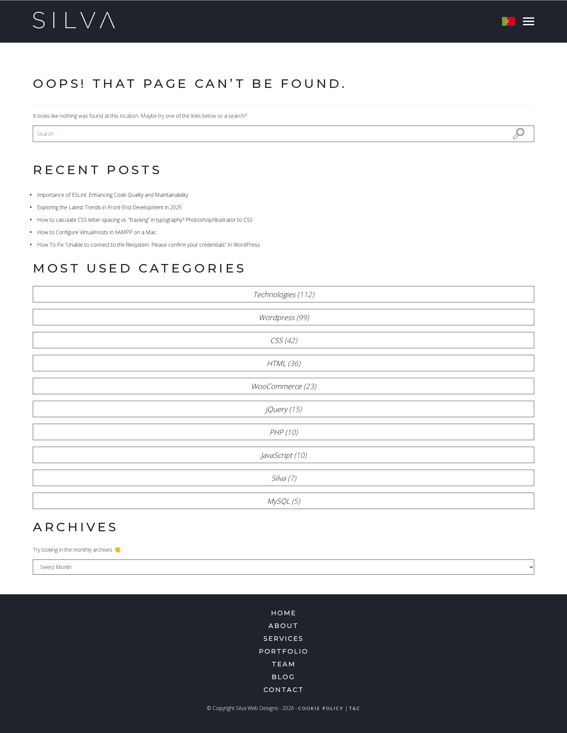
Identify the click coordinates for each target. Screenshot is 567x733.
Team (284, 664)
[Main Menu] (527, 22)
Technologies (274, 294)
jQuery (276, 409)
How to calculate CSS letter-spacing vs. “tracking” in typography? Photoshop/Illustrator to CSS (145, 219)
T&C (355, 709)
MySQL (278, 501)
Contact (283, 690)
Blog (283, 677)
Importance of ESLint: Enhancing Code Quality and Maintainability (112, 194)
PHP (276, 432)
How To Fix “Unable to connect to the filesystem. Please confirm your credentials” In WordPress (148, 244)
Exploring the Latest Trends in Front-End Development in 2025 (109, 207)
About (283, 626)
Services (283, 638)
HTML (276, 363)
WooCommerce (276, 386)
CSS (276, 340)
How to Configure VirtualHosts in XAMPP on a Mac (96, 232)
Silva (278, 478)
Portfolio (283, 651)
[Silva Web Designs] (74, 26)
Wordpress (276, 317)
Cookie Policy (321, 709)
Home (283, 613)
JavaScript (276, 455)
